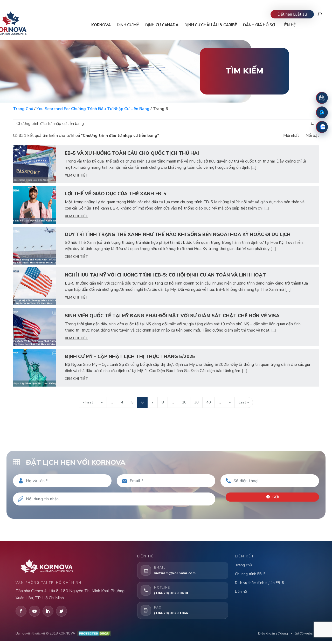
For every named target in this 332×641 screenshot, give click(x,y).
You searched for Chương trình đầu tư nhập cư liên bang (93, 109)
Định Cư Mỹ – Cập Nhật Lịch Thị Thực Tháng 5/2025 (130, 356)
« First (88, 402)
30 (196, 402)
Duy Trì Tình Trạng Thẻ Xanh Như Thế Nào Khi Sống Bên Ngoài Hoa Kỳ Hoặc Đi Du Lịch (177, 234)
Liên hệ (241, 591)
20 (184, 402)
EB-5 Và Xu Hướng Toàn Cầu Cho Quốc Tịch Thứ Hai (132, 153)
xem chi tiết (76, 175)
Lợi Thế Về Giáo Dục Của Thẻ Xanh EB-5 (115, 194)
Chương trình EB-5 (250, 573)
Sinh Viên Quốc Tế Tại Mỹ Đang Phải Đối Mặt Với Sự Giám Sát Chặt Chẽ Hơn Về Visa (172, 316)
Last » (244, 402)
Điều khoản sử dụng (273, 633)
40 (208, 402)
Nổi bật (312, 135)
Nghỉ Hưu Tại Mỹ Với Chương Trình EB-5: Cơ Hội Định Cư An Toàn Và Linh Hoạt (165, 275)
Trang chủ (23, 109)
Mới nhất (291, 135)
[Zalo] (322, 127)
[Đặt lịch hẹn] (322, 98)
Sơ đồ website (305, 633)
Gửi (275, 497)
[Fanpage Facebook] (322, 112)
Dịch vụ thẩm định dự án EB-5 (259, 582)
